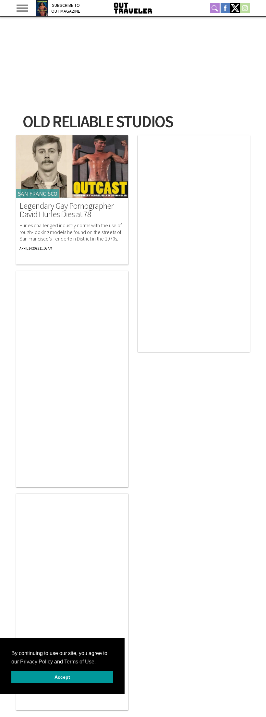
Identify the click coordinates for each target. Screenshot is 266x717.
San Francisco (37, 193)
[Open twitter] (235, 8)
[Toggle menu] (22, 8)
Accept (62, 677)
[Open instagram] (245, 8)
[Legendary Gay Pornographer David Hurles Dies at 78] (72, 166)
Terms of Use (79, 661)
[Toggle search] (215, 8)
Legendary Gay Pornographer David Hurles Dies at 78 (66, 210)
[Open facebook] (225, 8)
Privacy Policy (36, 661)
